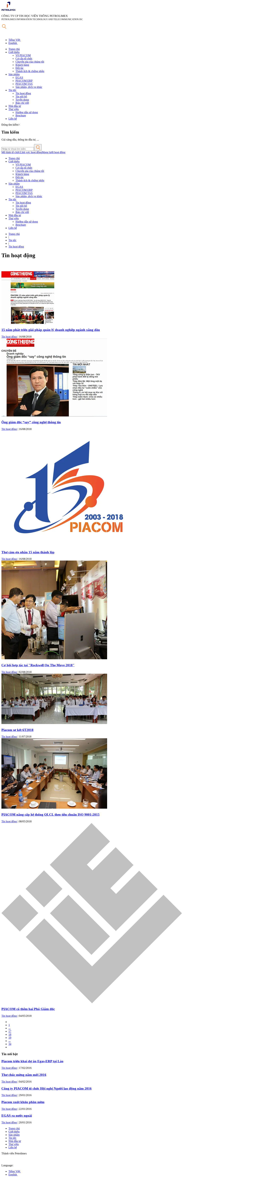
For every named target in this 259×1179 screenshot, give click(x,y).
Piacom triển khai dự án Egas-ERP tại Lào (32, 1061)
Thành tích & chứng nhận (30, 71)
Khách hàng (22, 64)
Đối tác (20, 68)
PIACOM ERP (24, 80)
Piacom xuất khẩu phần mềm (22, 1102)
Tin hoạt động (23, 93)
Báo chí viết (22, 102)
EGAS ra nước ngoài (16, 1115)
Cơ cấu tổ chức (24, 58)
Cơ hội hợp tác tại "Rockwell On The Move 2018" (38, 665)
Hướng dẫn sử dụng (27, 112)
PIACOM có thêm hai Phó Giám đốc (28, 1009)
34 (9, 1043)
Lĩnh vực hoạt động (31, 152)
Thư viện (13, 109)
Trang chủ (14, 49)
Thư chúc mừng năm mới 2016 (23, 1075)
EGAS (19, 77)
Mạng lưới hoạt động (53, 152)
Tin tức (12, 90)
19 (9, 1037)
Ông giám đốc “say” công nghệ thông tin (31, 422)
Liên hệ (12, 118)
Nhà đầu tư (14, 106)
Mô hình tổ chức (10, 152)
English (13, 43)
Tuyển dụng (22, 99)
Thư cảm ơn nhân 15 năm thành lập (27, 552)
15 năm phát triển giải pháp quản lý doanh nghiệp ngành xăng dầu (50, 330)
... (9, 1028)
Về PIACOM (23, 55)
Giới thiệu (14, 52)
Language (7, 1165)
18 (9, 1034)
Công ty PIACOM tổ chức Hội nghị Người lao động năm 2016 (46, 1088)
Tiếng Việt (14, 39)
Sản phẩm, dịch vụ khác (29, 87)
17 (9, 1031)
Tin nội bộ (21, 96)
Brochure (21, 115)
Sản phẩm (14, 74)
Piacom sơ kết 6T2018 (17, 730)
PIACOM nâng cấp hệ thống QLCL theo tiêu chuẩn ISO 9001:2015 (50, 814)
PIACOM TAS (24, 83)
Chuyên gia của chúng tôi (30, 61)
